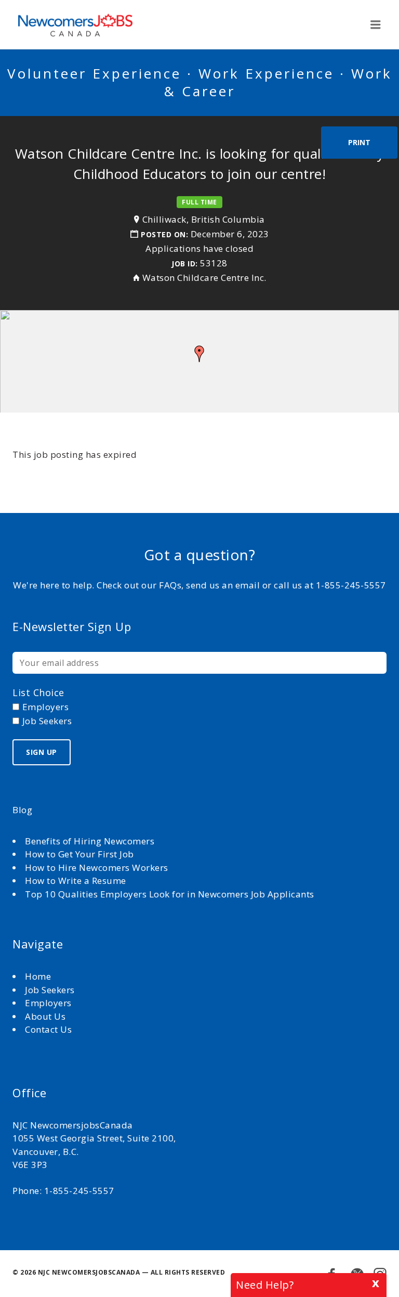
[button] (199, 353)
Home (39, 976)
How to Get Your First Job (79, 854)
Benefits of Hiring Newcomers (89, 841)
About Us (46, 1016)
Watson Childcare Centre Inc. (204, 278)
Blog (22, 810)
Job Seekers (50, 990)
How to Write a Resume (75, 881)
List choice (38, 692)
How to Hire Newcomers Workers (96, 868)
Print (359, 142)
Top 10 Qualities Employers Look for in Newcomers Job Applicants (169, 894)
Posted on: (166, 234)
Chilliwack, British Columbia (203, 219)
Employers (48, 1003)
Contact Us (48, 1029)
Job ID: (184, 263)
